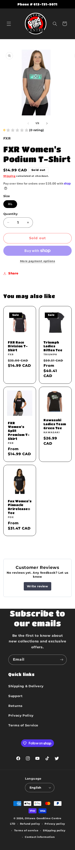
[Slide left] (28, 123)
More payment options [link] (37, 261)
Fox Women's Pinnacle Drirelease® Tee (19, 507)
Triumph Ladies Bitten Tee (53, 346)
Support (15, 696)
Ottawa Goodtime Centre (43, 818)
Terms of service (26, 830)
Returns (15, 706)
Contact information (40, 837)
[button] (9, 23)
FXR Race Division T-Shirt (18, 346)
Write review (37, 586)
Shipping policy (54, 830)
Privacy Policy (21, 715)
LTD (12, 823)
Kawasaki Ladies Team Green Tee (55, 424)
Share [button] (13, 273)
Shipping (9, 176)
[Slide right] (46, 123)
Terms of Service (23, 725)
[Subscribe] (61, 660)
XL (12, 205)
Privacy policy (55, 823)
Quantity (10, 214)
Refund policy (30, 823)
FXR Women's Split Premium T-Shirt (19, 430)
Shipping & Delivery (26, 686)
